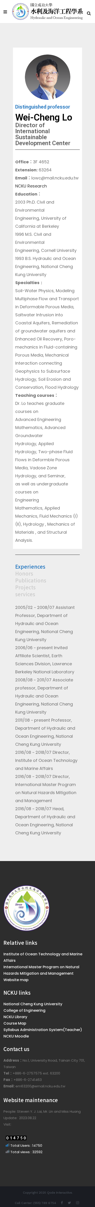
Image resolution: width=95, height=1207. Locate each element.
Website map (16, 979)
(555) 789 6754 (44, 1203)
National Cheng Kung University (32, 1004)
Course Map (14, 1023)
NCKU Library (15, 1017)
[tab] (47, 566)
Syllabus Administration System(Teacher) (42, 1029)
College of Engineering (24, 1010)
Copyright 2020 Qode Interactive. (47, 1192)
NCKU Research (31, 186)
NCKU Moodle (16, 1036)
